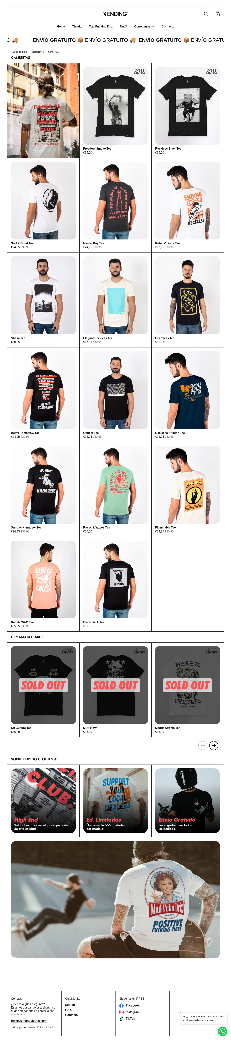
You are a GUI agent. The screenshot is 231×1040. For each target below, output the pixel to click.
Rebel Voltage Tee (188, 205)
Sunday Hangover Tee (43, 489)
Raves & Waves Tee (116, 489)
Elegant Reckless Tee (116, 300)
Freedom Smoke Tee (116, 110)
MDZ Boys (116, 690)
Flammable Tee (188, 489)
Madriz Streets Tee (188, 690)
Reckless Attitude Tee (188, 394)
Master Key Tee (116, 205)
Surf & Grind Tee (43, 205)
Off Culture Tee (43, 690)
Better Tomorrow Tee (43, 394)
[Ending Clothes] (115, 14)
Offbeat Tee (116, 394)
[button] (206, 13)
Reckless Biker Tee (188, 110)
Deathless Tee (188, 300)
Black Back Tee (116, 584)
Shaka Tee (43, 300)
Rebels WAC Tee (43, 584)
